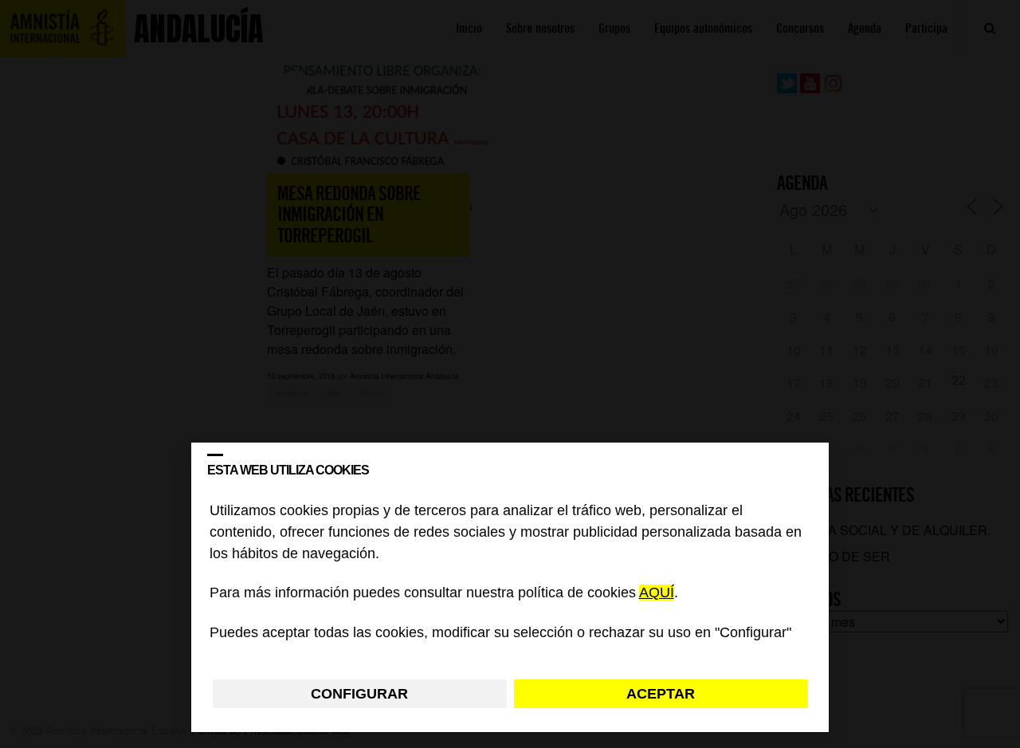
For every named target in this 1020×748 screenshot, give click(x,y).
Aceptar (660, 694)
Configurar (359, 694)
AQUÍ (656, 593)
